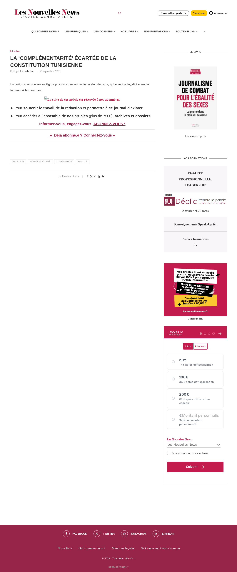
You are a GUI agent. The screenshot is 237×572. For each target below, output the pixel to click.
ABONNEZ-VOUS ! (109, 124)
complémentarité (40, 161)
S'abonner (199, 13)
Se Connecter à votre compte (160, 548)
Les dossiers (103, 31)
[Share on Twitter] (91, 176)
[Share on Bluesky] (103, 176)
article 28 (18, 161)
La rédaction (27, 71)
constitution (64, 161)
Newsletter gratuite (173, 13)
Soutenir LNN (185, 31)
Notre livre (64, 548)
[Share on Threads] (99, 176)
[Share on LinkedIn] (95, 176)
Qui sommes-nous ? (45, 31)
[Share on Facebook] (88, 176)
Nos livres (128, 31)
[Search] (119, 13)
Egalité (82, 161)
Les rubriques (75, 31)
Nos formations (156, 31)
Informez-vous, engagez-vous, (66, 124)
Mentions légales (123, 548)
